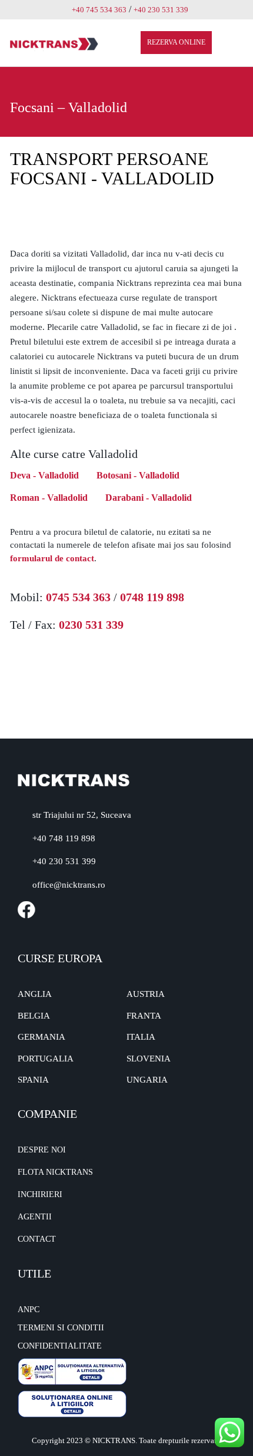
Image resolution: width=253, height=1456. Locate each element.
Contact (37, 1239)
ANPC (28, 1309)
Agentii (35, 1216)
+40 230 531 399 (64, 861)
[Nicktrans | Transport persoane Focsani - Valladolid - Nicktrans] (54, 43)
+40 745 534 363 (99, 9)
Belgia (34, 1015)
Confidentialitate (60, 1346)
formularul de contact (52, 558)
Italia (140, 1037)
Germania (41, 1037)
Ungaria (147, 1079)
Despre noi (42, 1149)
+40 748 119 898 (63, 838)
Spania (33, 1079)
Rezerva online (176, 42)
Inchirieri (40, 1194)
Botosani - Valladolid (137, 475)
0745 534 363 (78, 597)
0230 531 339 (91, 624)
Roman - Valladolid (49, 498)
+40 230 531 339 (161, 9)
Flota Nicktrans (55, 1172)
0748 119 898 (152, 597)
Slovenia (148, 1058)
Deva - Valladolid (44, 475)
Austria (145, 994)
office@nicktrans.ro (68, 884)
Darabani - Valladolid (148, 498)
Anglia (35, 994)
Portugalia (46, 1058)
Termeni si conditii (61, 1327)
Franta (143, 1015)
